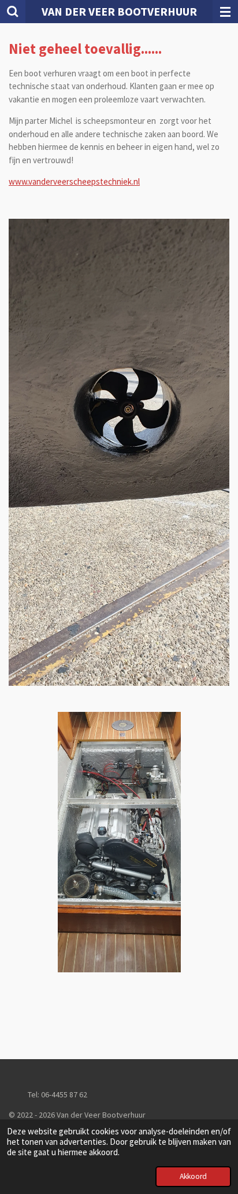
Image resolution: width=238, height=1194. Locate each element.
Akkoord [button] (193, 1176)
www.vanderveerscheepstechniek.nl (74, 181)
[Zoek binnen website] (12, 11)
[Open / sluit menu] (225, 11)
